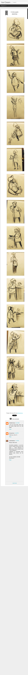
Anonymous (20, 413)
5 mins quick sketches (14, 13)
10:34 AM (17, 423)
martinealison (12, 440)
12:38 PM (16, 433)
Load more (15, 483)
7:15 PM (17, 440)
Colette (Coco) (12, 423)
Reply (10, 429)
